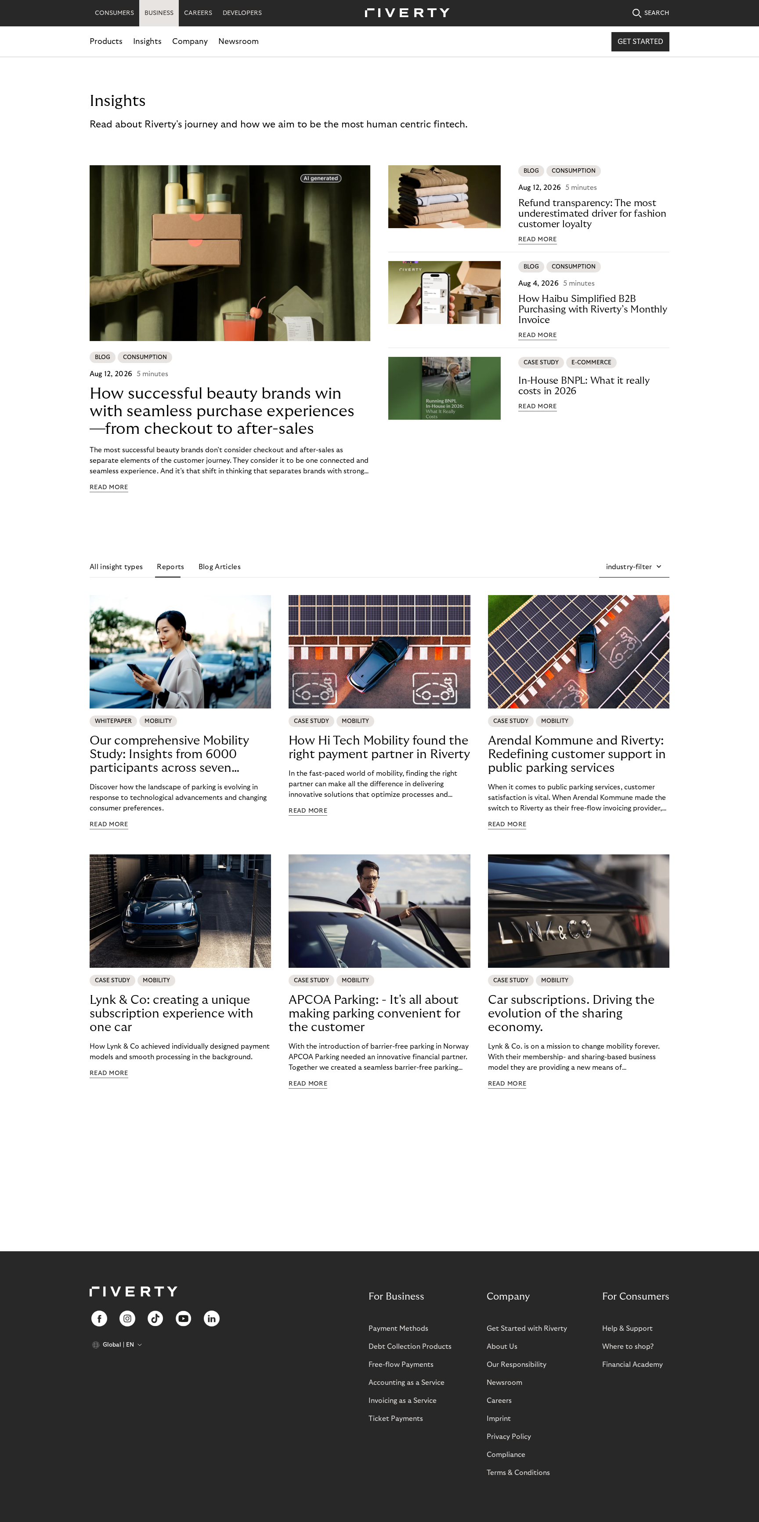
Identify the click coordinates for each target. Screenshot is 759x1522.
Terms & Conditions (518, 1472)
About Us (502, 1346)
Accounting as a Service (407, 1382)
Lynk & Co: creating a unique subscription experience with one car (171, 1014)
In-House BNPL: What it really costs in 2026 (584, 386)
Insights (147, 41)
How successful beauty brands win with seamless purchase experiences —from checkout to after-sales (222, 411)
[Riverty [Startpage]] (404, 13)
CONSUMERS (114, 13)
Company (190, 41)
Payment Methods (398, 1328)
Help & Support (627, 1328)
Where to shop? (628, 1346)
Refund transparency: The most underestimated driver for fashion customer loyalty (592, 213)
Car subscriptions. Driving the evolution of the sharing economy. (571, 1014)
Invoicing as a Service (403, 1400)
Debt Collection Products (410, 1346)
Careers (499, 1400)
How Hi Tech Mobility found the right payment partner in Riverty (379, 747)
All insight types (116, 566)
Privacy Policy (509, 1436)
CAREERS (198, 13)
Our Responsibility (516, 1364)
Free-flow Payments (401, 1364)
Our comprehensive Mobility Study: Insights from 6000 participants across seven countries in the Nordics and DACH (170, 754)
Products (106, 41)
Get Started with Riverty (527, 1328)
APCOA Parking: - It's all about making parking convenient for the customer (374, 1014)
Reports (170, 566)
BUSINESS (159, 13)
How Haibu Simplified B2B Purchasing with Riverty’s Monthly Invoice (592, 309)
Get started (640, 41)
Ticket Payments (396, 1418)
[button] (634, 567)
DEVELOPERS (242, 13)
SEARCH (656, 13)
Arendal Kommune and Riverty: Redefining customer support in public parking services (577, 754)
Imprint (499, 1418)
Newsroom (238, 41)
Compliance (506, 1454)
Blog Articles (220, 566)
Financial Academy (632, 1364)
